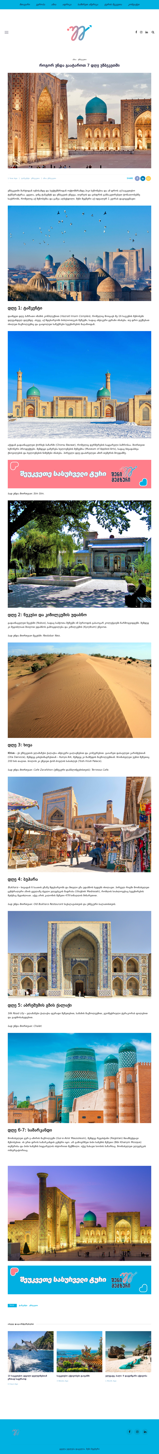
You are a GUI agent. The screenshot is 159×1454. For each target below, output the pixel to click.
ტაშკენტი (25, 178)
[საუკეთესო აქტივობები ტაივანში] (79, 1351)
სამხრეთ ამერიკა (88, 4)
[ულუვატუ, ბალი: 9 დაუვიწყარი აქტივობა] (128, 1351)
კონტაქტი (133, 4)
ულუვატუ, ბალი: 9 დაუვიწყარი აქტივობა (126, 1376)
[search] (153, 32)
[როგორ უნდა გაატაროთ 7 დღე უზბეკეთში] (79, 120)
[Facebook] (136, 32)
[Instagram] (141, 32)
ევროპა (40, 4)
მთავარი (25, 4)
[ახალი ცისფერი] (79, 1280)
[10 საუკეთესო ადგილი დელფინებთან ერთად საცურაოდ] (31, 1351)
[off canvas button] (6, 32)
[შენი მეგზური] (17, 1432)
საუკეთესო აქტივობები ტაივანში (73, 1376)
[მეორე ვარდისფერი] (79, 474)
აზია (53, 4)
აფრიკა (66, 4)
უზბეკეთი (82, 60)
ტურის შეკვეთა (113, 4)
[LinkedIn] (146, 32)
